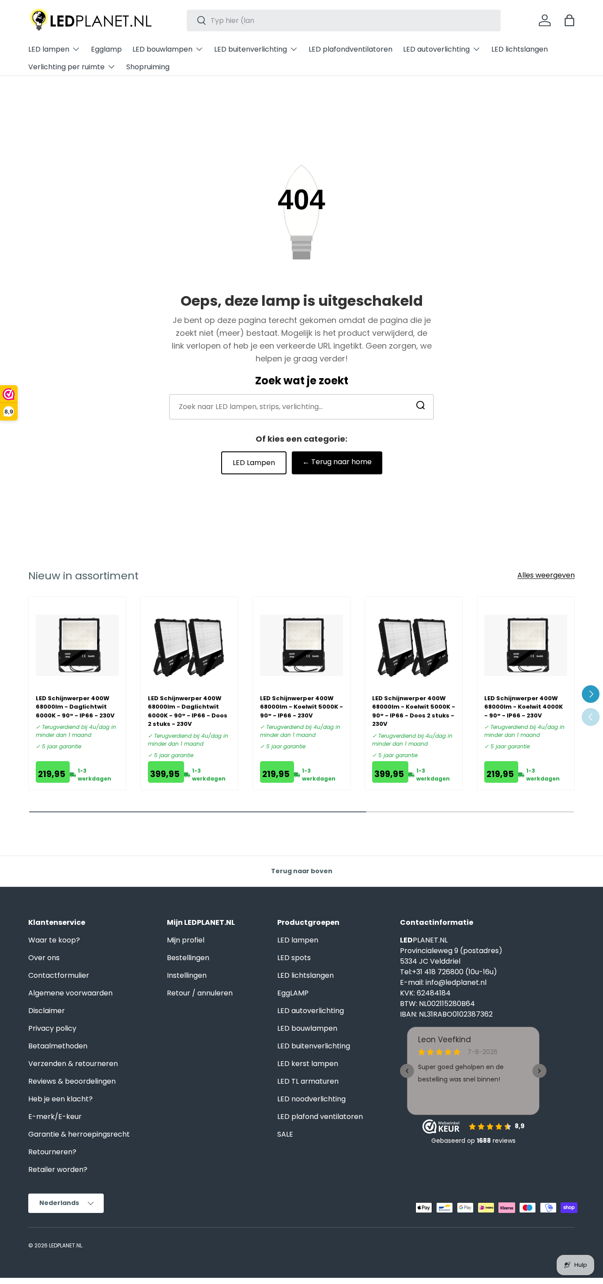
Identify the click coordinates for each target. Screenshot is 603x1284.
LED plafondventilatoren (350, 49)
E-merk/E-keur (55, 1116)
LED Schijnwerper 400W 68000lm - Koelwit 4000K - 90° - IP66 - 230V (523, 707)
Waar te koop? (54, 940)
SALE (285, 1134)
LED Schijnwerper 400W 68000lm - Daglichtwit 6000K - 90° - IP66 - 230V (75, 707)
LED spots (294, 958)
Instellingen (187, 975)
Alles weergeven (546, 575)
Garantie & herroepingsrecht (79, 1134)
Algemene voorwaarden (70, 993)
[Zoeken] (421, 407)
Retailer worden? (57, 1169)
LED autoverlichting (436, 49)
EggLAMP (293, 993)
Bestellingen (188, 958)
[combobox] (344, 20)
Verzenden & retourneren (73, 1064)
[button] (569, 20)
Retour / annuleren (200, 993)
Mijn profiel (185, 940)
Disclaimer (46, 1011)
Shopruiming (148, 67)
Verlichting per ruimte (66, 67)
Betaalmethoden (57, 1046)
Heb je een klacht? (60, 1099)
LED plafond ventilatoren (320, 1116)
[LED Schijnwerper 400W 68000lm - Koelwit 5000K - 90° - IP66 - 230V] (301, 645)
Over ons (44, 958)
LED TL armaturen (308, 1081)
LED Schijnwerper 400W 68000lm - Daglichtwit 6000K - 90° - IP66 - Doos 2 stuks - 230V (187, 711)
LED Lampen (254, 463)
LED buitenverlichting (250, 49)
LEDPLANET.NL (65, 1245)
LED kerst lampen (307, 1064)
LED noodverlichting (311, 1099)
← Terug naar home (337, 462)
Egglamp (106, 49)
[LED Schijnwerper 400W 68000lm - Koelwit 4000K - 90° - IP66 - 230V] (525, 645)
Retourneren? (52, 1152)
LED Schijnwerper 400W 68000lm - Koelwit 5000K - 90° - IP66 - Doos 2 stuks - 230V (413, 711)
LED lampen (48, 49)
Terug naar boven (301, 871)
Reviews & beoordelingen (72, 1081)
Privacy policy (52, 1028)
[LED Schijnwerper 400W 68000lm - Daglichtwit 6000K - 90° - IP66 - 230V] (77, 645)
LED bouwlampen (162, 49)
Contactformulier (58, 975)
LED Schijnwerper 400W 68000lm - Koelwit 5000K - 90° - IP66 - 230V (301, 707)
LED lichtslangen (519, 49)
